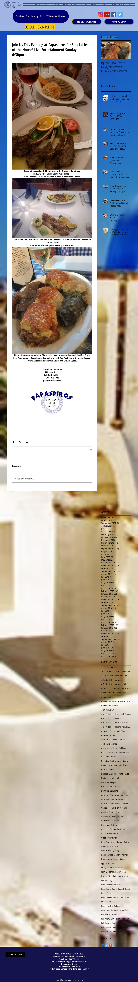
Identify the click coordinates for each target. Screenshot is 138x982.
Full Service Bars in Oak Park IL (115, 927)
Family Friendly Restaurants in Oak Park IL (116, 876)
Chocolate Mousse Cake (112, 820)
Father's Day (106, 880)
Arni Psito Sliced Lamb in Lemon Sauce (116, 722)
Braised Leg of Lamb (110, 778)
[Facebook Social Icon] (113, 14)
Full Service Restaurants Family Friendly (116, 931)
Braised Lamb (107, 769)
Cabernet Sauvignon (110, 795)
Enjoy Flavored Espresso (112, 867)
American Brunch (122, 688)
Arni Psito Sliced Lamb (111, 718)
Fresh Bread (106, 893)
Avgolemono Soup (109, 748)
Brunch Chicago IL (109, 782)
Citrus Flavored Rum (110, 833)
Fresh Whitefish (121, 910)
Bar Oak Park (107, 752)
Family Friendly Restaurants (113, 872)
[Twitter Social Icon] (120, 14)
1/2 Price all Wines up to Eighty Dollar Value (116, 675)
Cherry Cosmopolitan (110, 803)
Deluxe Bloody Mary (110, 850)
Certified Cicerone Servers (113, 799)
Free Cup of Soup (109, 889)
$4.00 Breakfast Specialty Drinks (115, 671)
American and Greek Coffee (113, 692)
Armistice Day (107, 710)
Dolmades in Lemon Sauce (113, 859)
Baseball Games (108, 756)
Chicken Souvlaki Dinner (112, 816)
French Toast (124, 889)
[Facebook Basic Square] (102, 945)
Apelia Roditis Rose (109, 705)
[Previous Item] (105, 50)
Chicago (125, 803)
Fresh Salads (107, 910)
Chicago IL (105, 808)
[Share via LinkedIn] (26, 442)
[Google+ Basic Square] (110, 945)
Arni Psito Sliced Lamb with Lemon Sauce (116, 727)
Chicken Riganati (119, 808)
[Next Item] (126, 50)
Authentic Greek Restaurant (113, 739)
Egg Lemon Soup (108, 863)
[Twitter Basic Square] (106, 945)
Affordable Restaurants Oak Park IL (116, 684)
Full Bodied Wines (109, 914)
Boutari (126, 761)
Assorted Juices (108, 735)
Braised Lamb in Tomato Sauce (115, 774)
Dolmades (125, 854)
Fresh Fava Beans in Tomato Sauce (116, 897)
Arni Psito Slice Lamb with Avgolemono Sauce (116, 714)
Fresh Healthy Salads (110, 906)
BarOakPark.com (121, 752)
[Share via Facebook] (13, 442)
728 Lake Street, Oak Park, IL (73, 956)
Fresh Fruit (106, 901)
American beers (108, 697)
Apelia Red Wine (108, 701)
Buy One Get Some (109, 791)
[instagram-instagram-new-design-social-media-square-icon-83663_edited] (100, 14)
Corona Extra (123, 842)
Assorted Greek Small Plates (113, 731)
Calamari (125, 795)
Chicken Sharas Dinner (111, 812)
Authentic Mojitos (109, 744)
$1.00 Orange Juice (109, 667)
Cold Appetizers (108, 842)
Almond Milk (107, 688)
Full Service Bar (108, 923)
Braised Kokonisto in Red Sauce (115, 765)
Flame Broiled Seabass (111, 884)
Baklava (122, 748)
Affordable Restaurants (111, 680)
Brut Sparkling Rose (110, 786)
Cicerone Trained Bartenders (114, 829)
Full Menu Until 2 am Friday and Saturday (116, 918)
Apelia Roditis (124, 701)
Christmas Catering (110, 825)
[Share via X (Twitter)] (20, 442)
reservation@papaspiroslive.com (72, 961)
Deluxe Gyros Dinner (110, 854)
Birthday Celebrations (111, 761)
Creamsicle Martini (109, 846)
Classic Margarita (109, 837)
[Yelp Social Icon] (107, 14)
